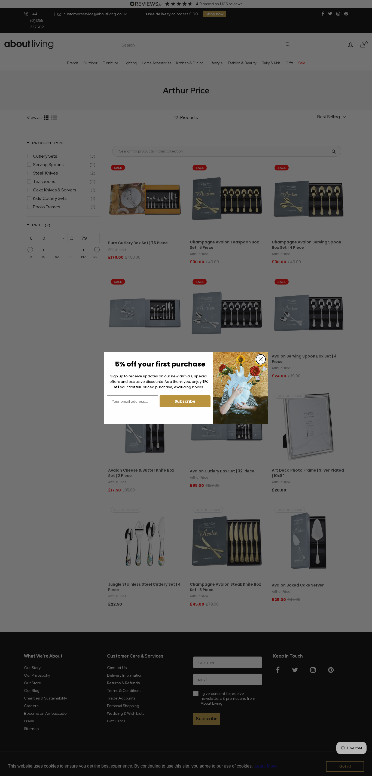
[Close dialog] (261, 359)
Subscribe (185, 401)
